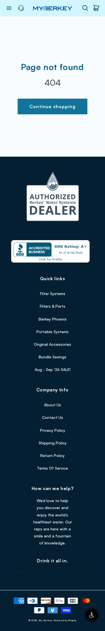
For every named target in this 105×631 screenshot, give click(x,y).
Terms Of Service (52, 468)
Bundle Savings (52, 356)
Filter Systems (52, 293)
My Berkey (45, 620)
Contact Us (52, 417)
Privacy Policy (52, 430)
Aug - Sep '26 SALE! (53, 369)
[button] (85, 8)
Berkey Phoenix (53, 319)
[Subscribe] (87, 575)
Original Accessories (52, 344)
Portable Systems (52, 331)
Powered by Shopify (65, 620)
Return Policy (52, 455)
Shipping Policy (53, 442)
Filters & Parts (52, 306)
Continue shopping (52, 106)
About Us (52, 404)
